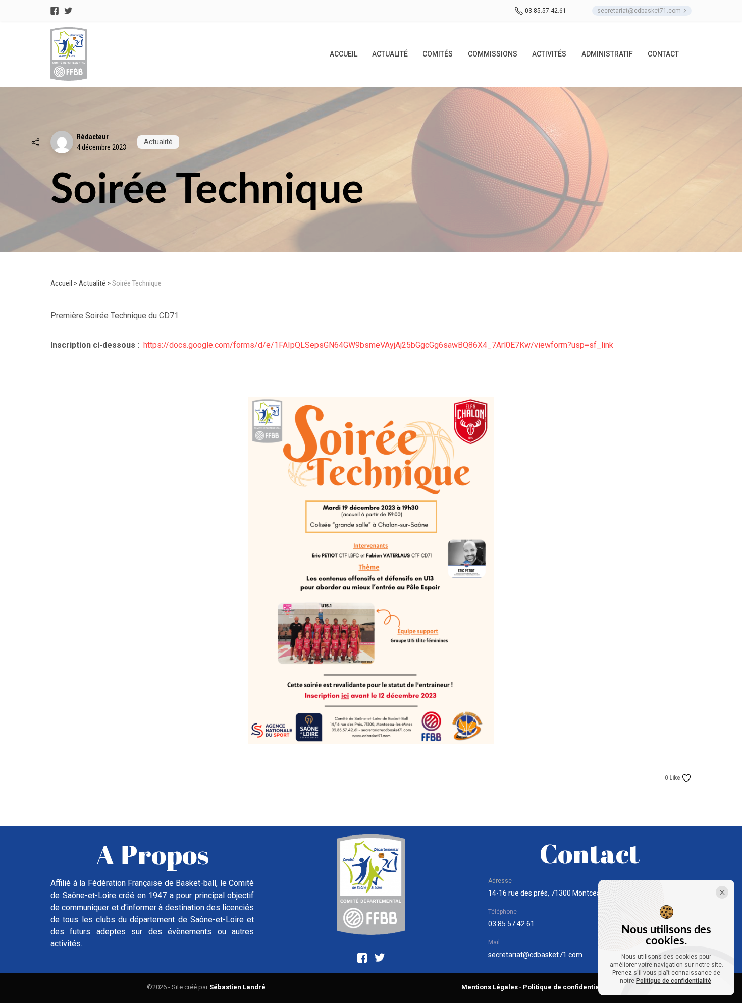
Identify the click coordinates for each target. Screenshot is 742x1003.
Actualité (92, 283)
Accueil (61, 283)
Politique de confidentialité (673, 980)
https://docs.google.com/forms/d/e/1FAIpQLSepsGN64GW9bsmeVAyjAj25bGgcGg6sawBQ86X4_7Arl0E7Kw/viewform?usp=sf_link (378, 345)
